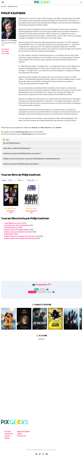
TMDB (7, 53)
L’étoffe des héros (10, 227)
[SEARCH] (81, 2)
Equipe (7, 438)
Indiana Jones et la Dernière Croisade (17, 232)
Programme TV (43, 284)
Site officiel (5, 49)
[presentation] (3, 318)
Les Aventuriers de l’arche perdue (16, 225)
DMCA (19, 434)
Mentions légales (23, 431)
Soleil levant (8, 234)
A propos (8, 431)
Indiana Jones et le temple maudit (16, 230)
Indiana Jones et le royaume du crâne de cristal (21, 236)
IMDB (7, 51)
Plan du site (21, 436)
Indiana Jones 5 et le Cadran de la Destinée (19, 238)
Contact (8, 436)
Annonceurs (9, 434)
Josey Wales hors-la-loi (12, 223)
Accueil (3, 6)
